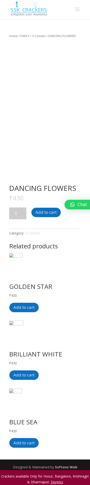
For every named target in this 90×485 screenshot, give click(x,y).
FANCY (25, 36)
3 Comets (39, 36)
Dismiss (57, 482)
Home (13, 36)
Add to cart (46, 212)
